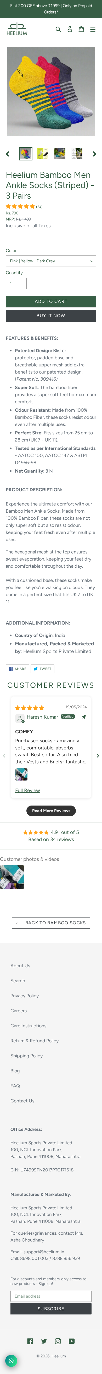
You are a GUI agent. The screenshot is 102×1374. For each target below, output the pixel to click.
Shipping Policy (26, 1056)
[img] (29, 708)
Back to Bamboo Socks (55, 922)
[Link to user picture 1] (21, 774)
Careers (18, 1011)
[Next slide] (98, 756)
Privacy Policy (24, 996)
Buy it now (51, 315)
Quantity (14, 272)
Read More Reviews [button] (51, 810)
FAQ (15, 1086)
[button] (21, 206)
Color (11, 250)
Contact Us (22, 1101)
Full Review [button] (27, 790)
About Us (20, 966)
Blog (15, 1071)
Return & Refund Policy (34, 1041)
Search (17, 981)
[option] (26, 154)
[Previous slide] (4, 756)
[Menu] (93, 28)
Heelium (59, 1356)
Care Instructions (28, 1026)
